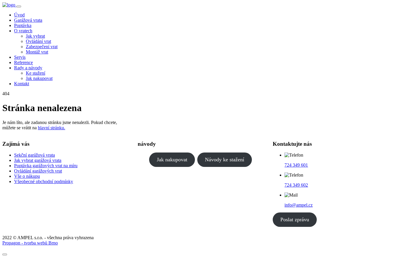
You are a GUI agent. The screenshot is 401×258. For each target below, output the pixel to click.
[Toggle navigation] (18, 6)
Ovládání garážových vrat (38, 170)
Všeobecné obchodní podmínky (43, 181)
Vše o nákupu (27, 176)
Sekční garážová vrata (34, 155)
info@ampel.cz (298, 204)
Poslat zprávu (294, 219)
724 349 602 (296, 184)
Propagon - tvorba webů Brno (30, 242)
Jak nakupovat (172, 159)
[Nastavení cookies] (4, 254)
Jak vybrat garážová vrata (37, 160)
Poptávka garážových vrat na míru (45, 165)
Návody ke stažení (224, 159)
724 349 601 (296, 164)
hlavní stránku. (51, 127)
